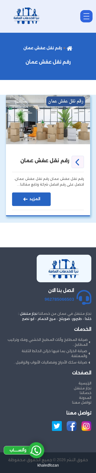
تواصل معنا (81, 402)
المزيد (34, 199)
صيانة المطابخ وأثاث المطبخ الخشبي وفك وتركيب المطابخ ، (48, 342)
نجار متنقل (82, 388)
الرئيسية (85, 383)
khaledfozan (48, 465)
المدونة (85, 398)
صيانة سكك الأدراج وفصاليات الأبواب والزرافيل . (50, 362)
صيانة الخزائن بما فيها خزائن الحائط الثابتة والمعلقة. (54, 353)
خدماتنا (85, 393)
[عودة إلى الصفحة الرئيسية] (69, 48)
